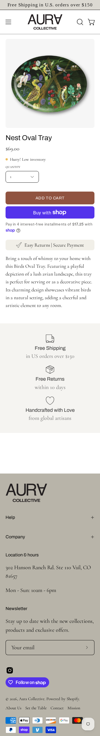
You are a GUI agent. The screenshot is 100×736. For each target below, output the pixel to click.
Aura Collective (31, 698)
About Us (13, 707)
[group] (50, 5)
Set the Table (36, 707)
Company (15, 536)
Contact (57, 707)
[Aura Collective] (50, 22)
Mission (74, 707)
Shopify (73, 698)
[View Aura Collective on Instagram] (10, 670)
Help (10, 517)
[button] (79, 22)
